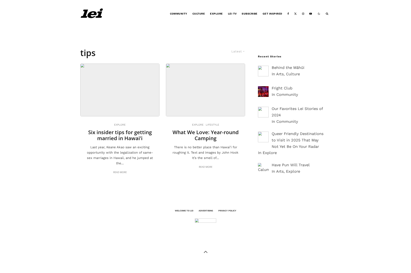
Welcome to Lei (184, 210)
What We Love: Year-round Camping (206, 135)
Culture (198, 13)
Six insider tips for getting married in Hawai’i (120, 135)
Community (178, 13)
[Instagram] (303, 14)
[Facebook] (288, 14)
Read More (120, 172)
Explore (216, 13)
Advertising (206, 210)
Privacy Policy (227, 210)
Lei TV (232, 13)
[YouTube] (310, 14)
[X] (295, 14)
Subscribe (249, 13)
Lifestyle (212, 124)
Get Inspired (272, 13)
